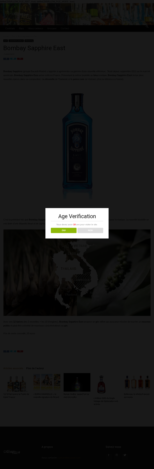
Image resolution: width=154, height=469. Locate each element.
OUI (64, 230)
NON (90, 230)
